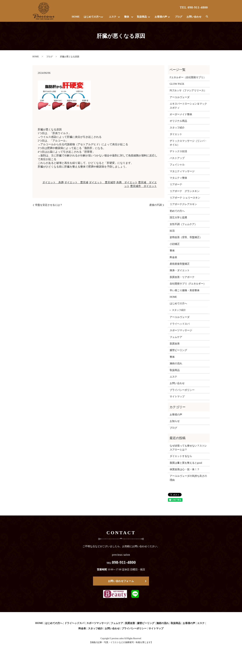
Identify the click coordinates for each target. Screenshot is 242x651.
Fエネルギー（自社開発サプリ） (188, 77)
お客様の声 (161, 16)
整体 (126, 16)
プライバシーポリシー (182, 390)
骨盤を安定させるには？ (48, 205)
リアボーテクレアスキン (183, 204)
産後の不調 (155, 205)
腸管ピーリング (178, 350)
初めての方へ (177, 211)
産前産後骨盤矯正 (180, 264)
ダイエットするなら (181, 456)
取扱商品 (142, 16)
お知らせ (175, 421)
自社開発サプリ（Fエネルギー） (188, 283)
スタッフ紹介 (177, 127)
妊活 (172, 230)
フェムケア (176, 337)
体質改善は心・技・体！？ (184, 469)
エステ (112, 16)
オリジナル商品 (178, 121)
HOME (76, 16)
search (207, 16)
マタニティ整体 (178, 178)
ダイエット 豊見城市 (102, 182)
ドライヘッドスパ (180, 323)
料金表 (173, 257)
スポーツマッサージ (181, 330)
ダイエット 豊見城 (76, 182)
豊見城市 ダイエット (143, 186)
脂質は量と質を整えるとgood (186, 463)
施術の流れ (176, 363)
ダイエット (176, 134)
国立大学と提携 (178, 217)
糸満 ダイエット (126, 182)
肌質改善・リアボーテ (182, 277)
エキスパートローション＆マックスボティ (188, 105)
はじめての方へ (92, 16)
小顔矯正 (175, 244)
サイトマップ (177, 396)
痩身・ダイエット (180, 270)
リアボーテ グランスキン (184, 191)
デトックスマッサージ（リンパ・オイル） (188, 143)
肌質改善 (175, 343)
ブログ (178, 16)
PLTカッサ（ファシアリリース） (188, 90)
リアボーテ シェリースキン (185, 197)
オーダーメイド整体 (181, 114)
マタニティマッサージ (182, 171)
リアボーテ (176, 184)
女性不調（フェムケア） (183, 224)
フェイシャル (177, 164)
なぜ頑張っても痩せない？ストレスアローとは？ (188, 447)
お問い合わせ (194, 16)
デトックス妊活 (178, 151)
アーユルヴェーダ (180, 97)
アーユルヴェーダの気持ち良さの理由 (188, 478)
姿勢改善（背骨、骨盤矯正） (186, 237)
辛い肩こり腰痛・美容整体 (184, 290)
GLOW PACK (177, 84)
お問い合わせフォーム (121, 581)
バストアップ (177, 158)
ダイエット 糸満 (53, 182)
